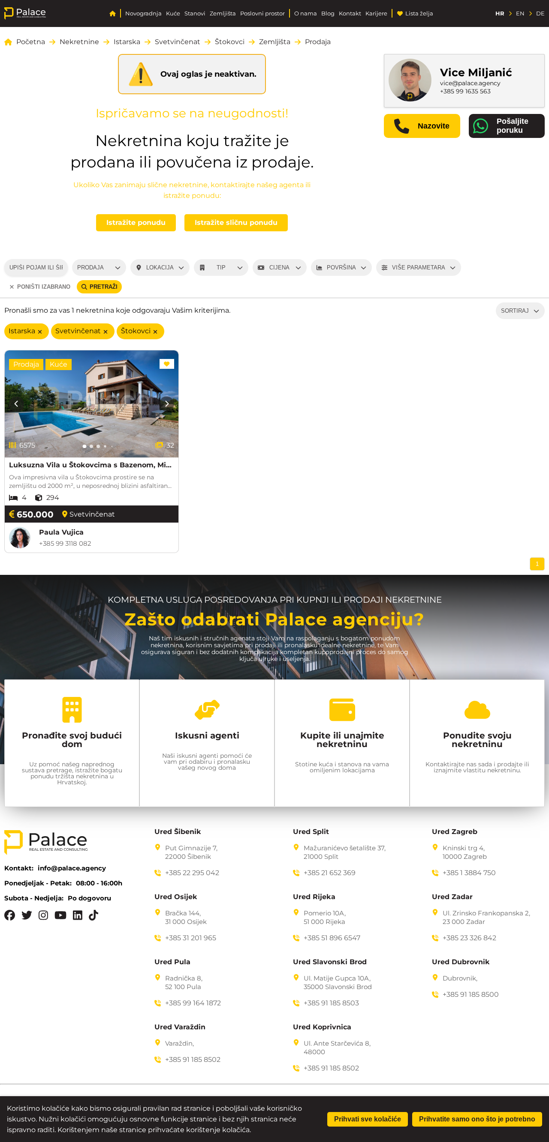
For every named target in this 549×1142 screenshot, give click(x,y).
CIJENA (279, 267)
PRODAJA (90, 267)
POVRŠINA (341, 267)
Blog (328, 13)
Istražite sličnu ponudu (236, 222)
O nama (305, 13)
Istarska (127, 42)
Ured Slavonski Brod (330, 962)
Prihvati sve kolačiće (367, 1119)
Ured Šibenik (177, 831)
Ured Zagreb (454, 831)
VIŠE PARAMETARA (418, 267)
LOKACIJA (160, 267)
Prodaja (318, 42)
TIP (221, 267)
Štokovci (229, 42)
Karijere (376, 13)
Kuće (173, 13)
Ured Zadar (452, 897)
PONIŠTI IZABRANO (43, 287)
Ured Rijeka (314, 897)
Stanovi (194, 13)
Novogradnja (143, 13)
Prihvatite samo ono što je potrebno (477, 1119)
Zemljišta (223, 13)
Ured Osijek (175, 897)
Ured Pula (172, 962)
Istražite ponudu (136, 222)
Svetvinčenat (177, 42)
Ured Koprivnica (322, 1027)
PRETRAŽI (104, 287)
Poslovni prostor (262, 13)
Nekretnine (79, 42)
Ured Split (311, 831)
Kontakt (350, 13)
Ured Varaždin (179, 1027)
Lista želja (419, 13)
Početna (30, 42)
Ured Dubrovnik (461, 962)
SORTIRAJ (515, 311)
